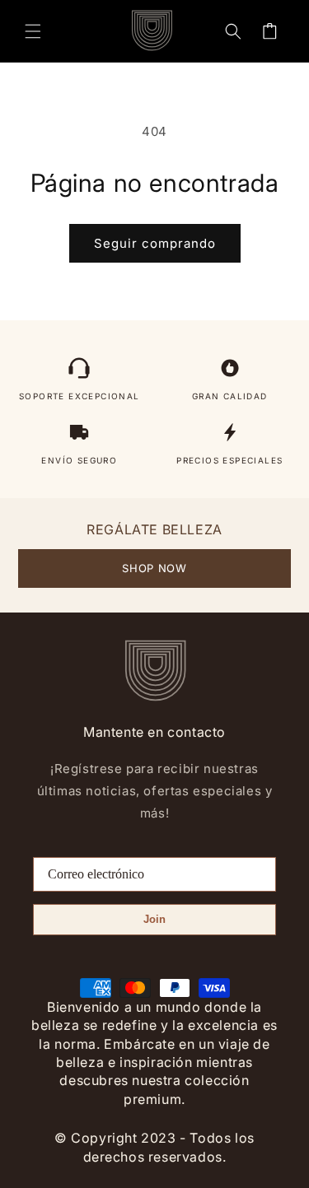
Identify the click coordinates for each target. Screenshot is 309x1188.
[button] (33, 31)
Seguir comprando (155, 243)
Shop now (154, 568)
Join (154, 919)
